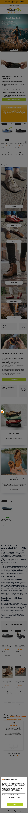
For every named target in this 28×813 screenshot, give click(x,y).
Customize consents (14, 801)
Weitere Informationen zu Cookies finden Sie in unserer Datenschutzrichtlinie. (13, 793)
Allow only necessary (15, 797)
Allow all (15, 804)
